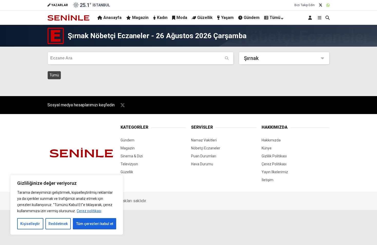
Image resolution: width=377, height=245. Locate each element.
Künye (267, 148)
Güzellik (205, 17)
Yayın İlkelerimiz (275, 172)
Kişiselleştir (30, 224)
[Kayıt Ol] (311, 18)
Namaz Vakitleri (204, 140)
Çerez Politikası (274, 164)
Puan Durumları (203, 156)
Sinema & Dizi (132, 156)
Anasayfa (112, 17)
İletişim (267, 180)
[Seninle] (68, 20)
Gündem (252, 17)
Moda (181, 17)
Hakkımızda (271, 140)
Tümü (275, 17)
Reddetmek (58, 224)
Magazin (140, 17)
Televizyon (129, 164)
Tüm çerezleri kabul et (94, 224)
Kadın (162, 17)
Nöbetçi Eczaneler (205, 148)
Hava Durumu (202, 164)
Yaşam (227, 17)
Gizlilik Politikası (274, 156)
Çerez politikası (89, 211)
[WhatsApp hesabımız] (328, 5)
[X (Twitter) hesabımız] (320, 5)
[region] (66, 205)
